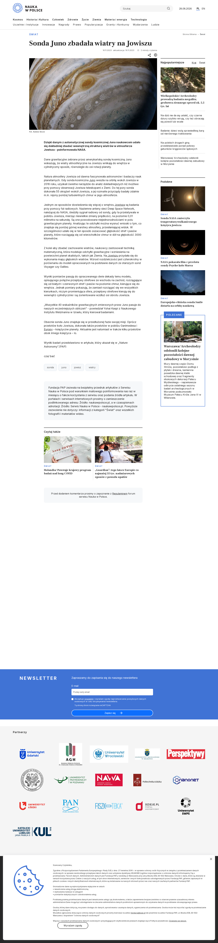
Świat (33, 34)
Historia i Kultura (38, 19)
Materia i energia (116, 19)
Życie (85, 19)
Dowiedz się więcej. (178, 921)
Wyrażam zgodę (73, 925)
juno (64, 367)
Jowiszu (112, 255)
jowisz (77, 367)
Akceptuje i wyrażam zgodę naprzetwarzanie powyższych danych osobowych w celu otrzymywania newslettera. (110, 700)
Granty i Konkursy (117, 24)
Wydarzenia (140, 24)
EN (203, 8)
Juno (92, 180)
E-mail (74, 685)
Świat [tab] (202, 62)
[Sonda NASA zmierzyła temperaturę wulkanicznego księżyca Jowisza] (183, 206)
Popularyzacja (94, 24)
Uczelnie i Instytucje (26, 24)
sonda (50, 367)
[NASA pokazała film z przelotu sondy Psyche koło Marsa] (183, 248)
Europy (48, 329)
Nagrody (64, 24)
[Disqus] (93, 547)
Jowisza (120, 204)
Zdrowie (72, 19)
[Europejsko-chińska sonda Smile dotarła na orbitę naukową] (183, 289)
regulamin (89, 699)
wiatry (92, 367)
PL (198, 8)
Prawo (77, 24)
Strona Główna (189, 34)
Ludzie (155, 24)
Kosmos (18, 19)
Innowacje (48, 24)
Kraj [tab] (194, 62)
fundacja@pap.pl (138, 913)
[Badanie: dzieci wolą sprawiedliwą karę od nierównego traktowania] (183, 132)
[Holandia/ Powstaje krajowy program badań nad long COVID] (68, 458)
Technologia (139, 19)
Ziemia (96, 19)
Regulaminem (119, 493)
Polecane (174, 314)
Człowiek (58, 19)
